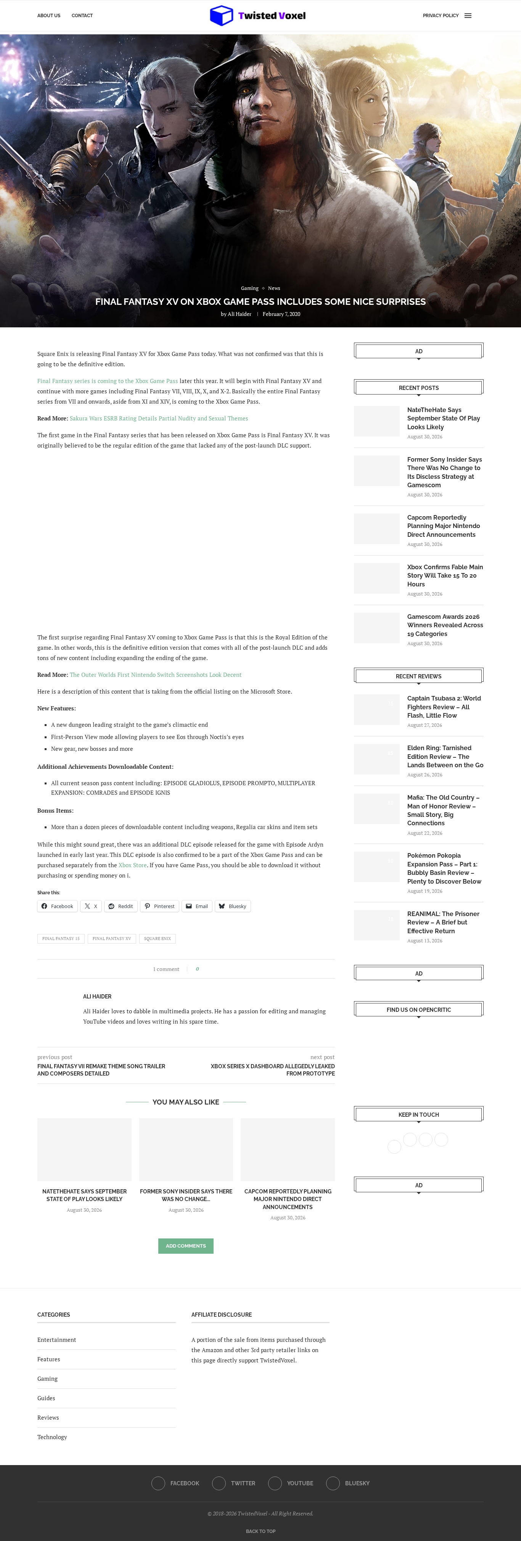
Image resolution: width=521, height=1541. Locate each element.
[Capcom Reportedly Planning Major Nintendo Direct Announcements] (288, 1149)
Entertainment (56, 1339)
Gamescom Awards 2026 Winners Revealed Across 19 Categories (445, 625)
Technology (52, 1437)
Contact (82, 15)
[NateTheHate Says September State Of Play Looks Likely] (84, 1149)
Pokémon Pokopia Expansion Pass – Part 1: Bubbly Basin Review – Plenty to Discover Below (444, 868)
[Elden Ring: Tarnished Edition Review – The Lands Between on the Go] (377, 759)
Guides (46, 1398)
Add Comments (186, 1246)
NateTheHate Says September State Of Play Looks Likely (443, 418)
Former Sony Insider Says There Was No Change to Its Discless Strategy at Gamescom (444, 472)
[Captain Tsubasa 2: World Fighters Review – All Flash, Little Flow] (377, 709)
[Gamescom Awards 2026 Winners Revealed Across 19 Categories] (377, 628)
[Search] (480, 15)
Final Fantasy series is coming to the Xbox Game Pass (107, 381)
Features (48, 1359)
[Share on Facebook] (207, 969)
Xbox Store (133, 865)
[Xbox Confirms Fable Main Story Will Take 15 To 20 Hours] (377, 578)
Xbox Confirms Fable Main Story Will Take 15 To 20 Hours (445, 576)
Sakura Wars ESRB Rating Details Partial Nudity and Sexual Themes (159, 418)
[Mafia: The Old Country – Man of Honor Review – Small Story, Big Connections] (377, 809)
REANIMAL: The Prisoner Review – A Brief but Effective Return (443, 922)
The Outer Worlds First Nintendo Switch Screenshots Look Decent (156, 674)
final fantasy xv (112, 938)
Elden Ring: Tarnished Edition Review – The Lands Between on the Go (445, 756)
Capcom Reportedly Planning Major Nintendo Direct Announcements (287, 1199)
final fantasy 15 (61, 938)
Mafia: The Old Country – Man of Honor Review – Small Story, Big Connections (443, 810)
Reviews (48, 1417)
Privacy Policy (441, 15)
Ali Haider (239, 313)
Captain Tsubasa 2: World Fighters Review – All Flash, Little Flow (444, 707)
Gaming (47, 1378)
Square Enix (157, 938)
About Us (48, 15)
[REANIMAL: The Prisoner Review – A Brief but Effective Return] (377, 925)
